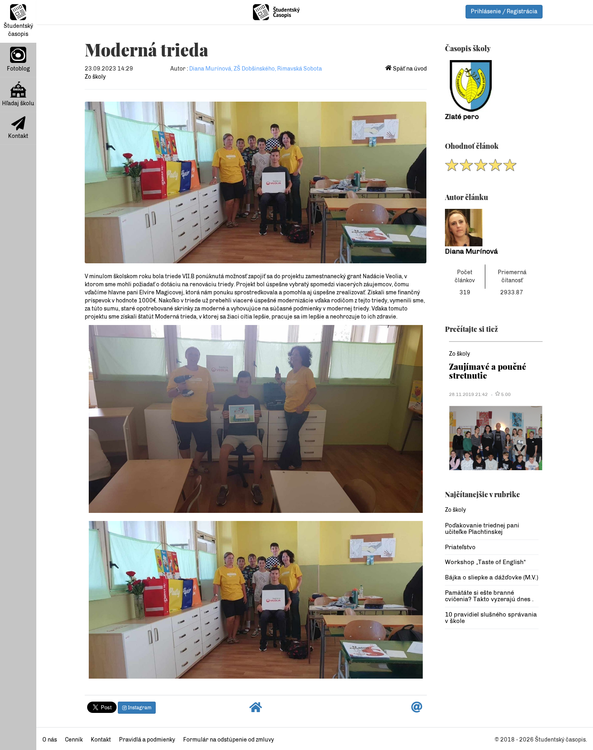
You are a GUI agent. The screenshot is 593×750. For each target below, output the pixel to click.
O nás (49, 739)
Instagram (139, 707)
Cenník (74, 739)
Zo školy (95, 76)
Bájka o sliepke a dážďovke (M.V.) (491, 577)
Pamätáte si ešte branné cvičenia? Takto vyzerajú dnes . (489, 596)
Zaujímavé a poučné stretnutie (487, 371)
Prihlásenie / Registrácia (504, 11)
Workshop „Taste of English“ (485, 562)
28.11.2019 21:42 (468, 394)
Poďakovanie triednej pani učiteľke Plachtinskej (482, 529)
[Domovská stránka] (255, 709)
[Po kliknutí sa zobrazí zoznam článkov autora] (492, 227)
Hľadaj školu (18, 103)
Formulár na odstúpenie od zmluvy (228, 739)
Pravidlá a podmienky (147, 739)
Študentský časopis (18, 30)
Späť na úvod (409, 68)
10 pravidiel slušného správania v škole (491, 618)
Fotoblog (18, 68)
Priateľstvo (460, 547)
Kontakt (18, 136)
